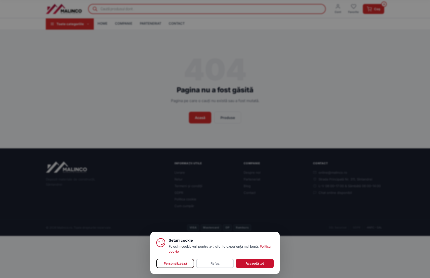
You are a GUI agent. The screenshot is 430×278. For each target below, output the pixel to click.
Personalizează (175, 263)
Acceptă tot (255, 263)
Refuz (215, 263)
